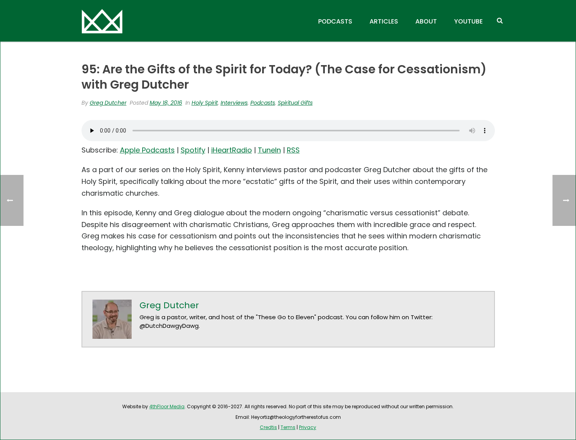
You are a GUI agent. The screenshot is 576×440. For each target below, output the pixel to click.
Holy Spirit (205, 103)
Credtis (268, 427)
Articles (384, 21)
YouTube (468, 21)
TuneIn (269, 150)
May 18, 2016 (166, 103)
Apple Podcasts (147, 150)
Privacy (307, 427)
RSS (293, 150)
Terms (288, 427)
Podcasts (335, 21)
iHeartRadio (231, 150)
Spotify (193, 150)
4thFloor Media (167, 406)
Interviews (234, 103)
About (426, 21)
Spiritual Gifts (295, 103)
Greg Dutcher (108, 103)
